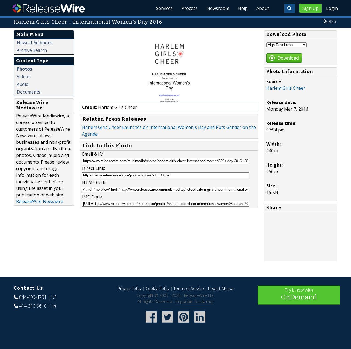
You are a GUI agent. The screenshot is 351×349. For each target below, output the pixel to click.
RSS (332, 21)
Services (164, 8)
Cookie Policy (157, 288)
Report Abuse (220, 288)
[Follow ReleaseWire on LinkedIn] (199, 323)
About (262, 8)
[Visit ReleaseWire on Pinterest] (183, 323)
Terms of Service (189, 288)
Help (243, 8)
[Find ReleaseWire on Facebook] (151, 323)
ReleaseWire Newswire (39, 201)
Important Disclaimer (195, 301)
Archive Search (32, 50)
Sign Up (310, 8)
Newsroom (217, 8)
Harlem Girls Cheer (285, 88)
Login (332, 8)
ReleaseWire (48, 8)
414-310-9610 (33, 306)
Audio (23, 84)
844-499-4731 (33, 297)
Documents (28, 92)
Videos (23, 77)
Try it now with (299, 294)
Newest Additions (35, 43)
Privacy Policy (129, 288)
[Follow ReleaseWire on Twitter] (167, 323)
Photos (24, 69)
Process (190, 8)
